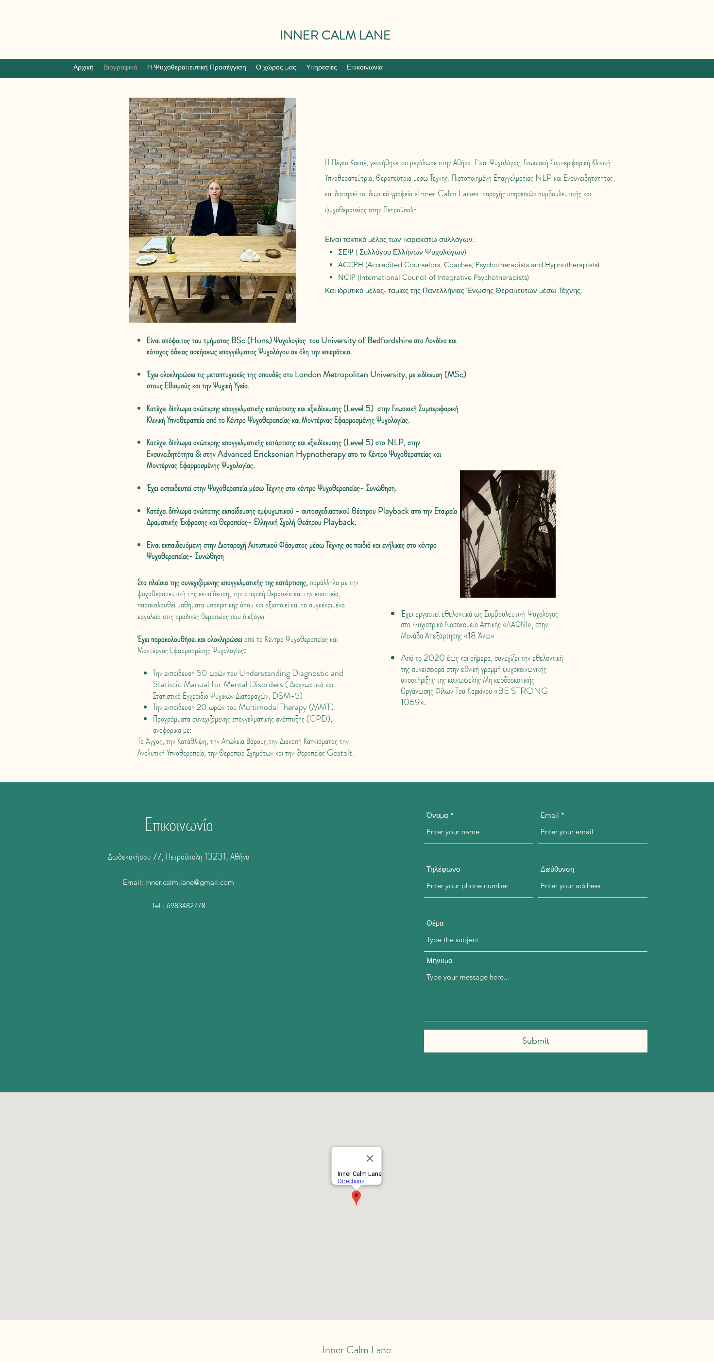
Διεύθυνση (557, 869)
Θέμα (435, 923)
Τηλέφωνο (443, 869)
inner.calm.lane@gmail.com (189, 882)
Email (550, 815)
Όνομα (437, 815)
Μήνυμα (439, 960)
